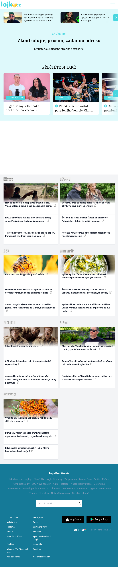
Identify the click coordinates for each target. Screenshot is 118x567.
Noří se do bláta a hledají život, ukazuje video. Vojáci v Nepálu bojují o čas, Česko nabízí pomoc (29, 204)
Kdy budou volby (21, 484)
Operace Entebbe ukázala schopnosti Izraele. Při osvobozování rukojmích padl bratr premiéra (29, 291)
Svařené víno (14, 488)
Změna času (85, 479)
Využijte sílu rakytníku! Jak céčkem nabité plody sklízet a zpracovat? (28, 419)
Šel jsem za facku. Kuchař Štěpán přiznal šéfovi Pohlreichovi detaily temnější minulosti (85, 219)
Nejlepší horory (54, 479)
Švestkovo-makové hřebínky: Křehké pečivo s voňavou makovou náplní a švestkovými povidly (85, 291)
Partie (97, 479)
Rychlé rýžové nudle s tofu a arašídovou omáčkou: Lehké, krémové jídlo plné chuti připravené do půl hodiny (86, 307)
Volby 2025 (99, 484)
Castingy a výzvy (40, 527)
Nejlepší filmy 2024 (34, 479)
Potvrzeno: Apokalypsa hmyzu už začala (25, 274)
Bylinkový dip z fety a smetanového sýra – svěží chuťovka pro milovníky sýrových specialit (85, 276)
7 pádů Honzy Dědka (81, 484)
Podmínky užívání (14, 536)
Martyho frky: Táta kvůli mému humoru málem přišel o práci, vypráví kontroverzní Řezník (87, 348)
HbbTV (10, 531)
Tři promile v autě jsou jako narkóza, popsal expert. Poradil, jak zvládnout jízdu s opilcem (30, 234)
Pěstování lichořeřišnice (75, 488)
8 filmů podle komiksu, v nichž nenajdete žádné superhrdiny (28, 363)
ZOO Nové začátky (41, 484)
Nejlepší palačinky (60, 493)
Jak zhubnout (15, 479)
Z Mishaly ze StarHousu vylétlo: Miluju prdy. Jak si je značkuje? (95, 17)
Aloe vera (55, 488)
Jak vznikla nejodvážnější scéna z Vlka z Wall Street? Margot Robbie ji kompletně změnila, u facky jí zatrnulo (30, 379)
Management (39, 517)
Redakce (37, 549)
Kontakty (37, 531)
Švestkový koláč (80, 493)
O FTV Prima (12, 517)
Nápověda (37, 544)
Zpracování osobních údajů (42, 538)
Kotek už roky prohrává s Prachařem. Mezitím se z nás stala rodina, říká (86, 234)
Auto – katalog (60, 484)
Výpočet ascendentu (100, 488)
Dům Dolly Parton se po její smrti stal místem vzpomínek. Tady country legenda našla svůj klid (29, 434)
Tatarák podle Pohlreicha (35, 488)
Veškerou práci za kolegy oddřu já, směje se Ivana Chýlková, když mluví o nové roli (86, 204)
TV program (71, 479)
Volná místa (12, 522)
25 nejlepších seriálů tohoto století (22, 346)
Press (35, 522)
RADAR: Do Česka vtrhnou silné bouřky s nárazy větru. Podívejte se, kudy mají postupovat (28, 219)
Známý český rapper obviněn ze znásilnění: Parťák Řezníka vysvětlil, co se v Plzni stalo (38, 17)
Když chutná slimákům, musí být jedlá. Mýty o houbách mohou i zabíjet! (27, 449)
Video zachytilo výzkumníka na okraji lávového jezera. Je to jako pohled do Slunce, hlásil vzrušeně (30, 306)
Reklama (11, 527)
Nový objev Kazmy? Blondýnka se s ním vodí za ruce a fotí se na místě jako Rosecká (87, 378)
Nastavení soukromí (41, 557)
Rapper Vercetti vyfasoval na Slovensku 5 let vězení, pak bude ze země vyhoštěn (87, 363)
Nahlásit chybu (13, 557)
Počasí (105, 479)
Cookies (10, 544)
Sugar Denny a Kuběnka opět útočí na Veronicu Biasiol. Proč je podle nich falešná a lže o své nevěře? (24, 108)
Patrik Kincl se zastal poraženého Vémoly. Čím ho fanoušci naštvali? (74, 108)
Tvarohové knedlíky (39, 493)
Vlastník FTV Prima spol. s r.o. (17, 550)
